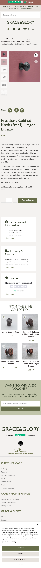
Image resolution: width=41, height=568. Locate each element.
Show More (10, 238)
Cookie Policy (19, 565)
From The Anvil (13, 39)
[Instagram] (22, 110)
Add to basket (28, 200)
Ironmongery (25, 39)
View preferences (20, 560)
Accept (20, 548)
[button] (38, 524)
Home (3, 39)
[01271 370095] (8, 29)
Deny (20, 554)
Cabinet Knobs (14, 42)
